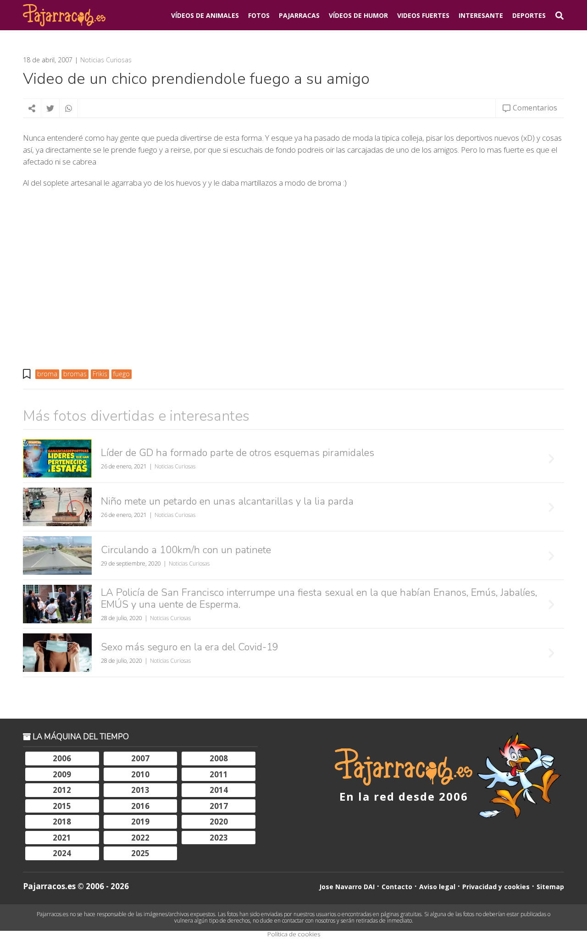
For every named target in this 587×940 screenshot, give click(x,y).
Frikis (100, 373)
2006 (62, 758)
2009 (62, 774)
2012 (62, 790)
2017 (219, 806)
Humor (358, 15)
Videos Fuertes (423, 15)
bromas (75, 373)
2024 (62, 853)
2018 (62, 821)
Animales (205, 15)
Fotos (259, 15)
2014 (219, 790)
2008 (219, 758)
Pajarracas (299, 15)
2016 (140, 806)
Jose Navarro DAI (347, 886)
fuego (121, 373)
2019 (140, 821)
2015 (62, 806)
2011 (219, 774)
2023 (219, 837)
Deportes (529, 15)
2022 (140, 837)
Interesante (481, 15)
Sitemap (550, 886)
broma (47, 373)
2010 (140, 774)
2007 (140, 758)
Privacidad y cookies (496, 886)
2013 (140, 790)
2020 (219, 821)
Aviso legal (437, 886)
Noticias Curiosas (106, 60)
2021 (62, 837)
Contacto (397, 886)
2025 (140, 853)
